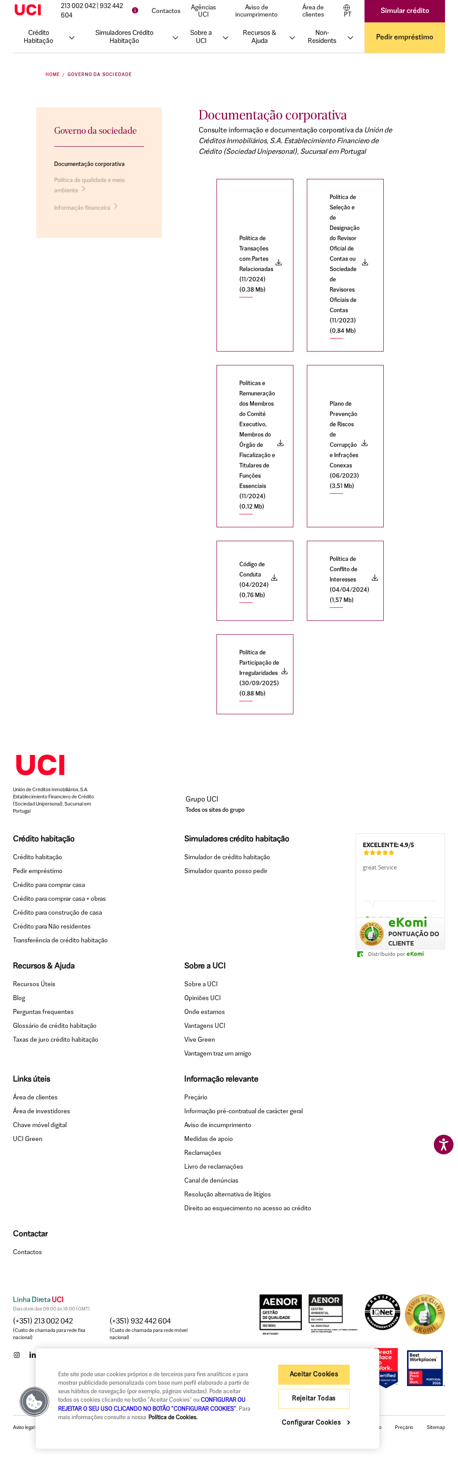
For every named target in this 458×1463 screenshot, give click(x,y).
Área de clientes (313, 11)
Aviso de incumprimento (256, 11)
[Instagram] (16, 1354)
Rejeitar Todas (314, 1398)
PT (348, 15)
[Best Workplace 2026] (425, 1368)
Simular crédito (405, 11)
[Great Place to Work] (386, 1368)
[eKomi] (425, 1314)
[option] (400, 885)
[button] (34, 1401)
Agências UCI (203, 11)
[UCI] (28, 10)
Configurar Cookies (312, 1423)
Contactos (166, 11)
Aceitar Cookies (314, 1374)
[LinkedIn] (32, 1354)
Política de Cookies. (173, 1418)
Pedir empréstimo (404, 37)
